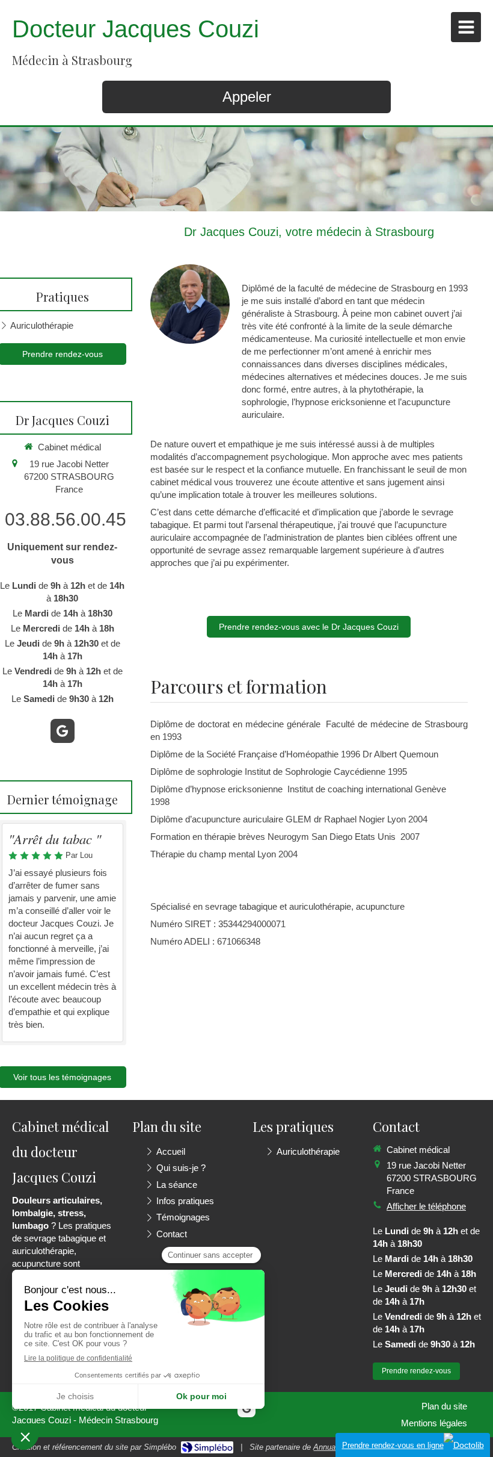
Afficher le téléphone (426, 1206)
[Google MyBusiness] (63, 731)
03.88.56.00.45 (65, 519)
